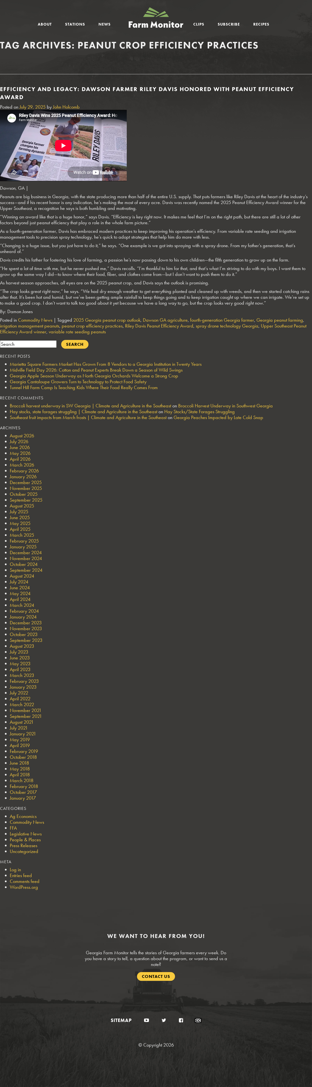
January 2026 (23, 476)
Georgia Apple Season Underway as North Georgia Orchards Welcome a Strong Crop (94, 376)
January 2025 (23, 547)
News (104, 24)
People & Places (25, 839)
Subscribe (229, 24)
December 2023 (26, 622)
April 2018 (20, 774)
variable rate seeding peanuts (77, 331)
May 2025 (20, 523)
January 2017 (23, 798)
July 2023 (19, 652)
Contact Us (156, 976)
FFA (13, 828)
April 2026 (20, 459)
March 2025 (22, 535)
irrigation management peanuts (29, 326)
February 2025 (24, 541)
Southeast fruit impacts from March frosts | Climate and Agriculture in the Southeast (88, 417)
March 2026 (22, 465)
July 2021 (19, 728)
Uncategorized (24, 851)
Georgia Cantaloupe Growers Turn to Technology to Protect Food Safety (78, 381)
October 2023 (24, 634)
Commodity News (35, 320)
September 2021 (26, 716)
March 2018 (21, 780)
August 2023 (22, 646)
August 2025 (22, 506)
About (45, 24)
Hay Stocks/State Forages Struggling (199, 411)
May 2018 (20, 769)
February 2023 (24, 681)
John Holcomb (66, 107)
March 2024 (22, 605)
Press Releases (23, 845)
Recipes (261, 24)
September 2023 (26, 640)
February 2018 (24, 786)
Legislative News (26, 834)
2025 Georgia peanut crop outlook (106, 320)
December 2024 (26, 552)
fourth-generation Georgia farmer (222, 320)
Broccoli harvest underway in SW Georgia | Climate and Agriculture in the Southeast (90, 406)
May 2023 (20, 663)
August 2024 (22, 576)
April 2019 (20, 745)
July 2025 (19, 511)
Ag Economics (23, 816)
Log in (15, 869)
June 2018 (19, 763)
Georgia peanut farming (279, 320)
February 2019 (24, 751)
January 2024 (23, 617)
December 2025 (26, 482)
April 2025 (20, 529)
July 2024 (19, 582)
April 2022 (20, 698)
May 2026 (20, 453)
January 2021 (23, 734)
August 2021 (22, 722)
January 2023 (23, 687)
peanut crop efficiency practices (92, 326)
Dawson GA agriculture (165, 320)
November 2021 (25, 710)
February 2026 (24, 471)
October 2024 (24, 564)
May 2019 (20, 739)
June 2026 (20, 447)
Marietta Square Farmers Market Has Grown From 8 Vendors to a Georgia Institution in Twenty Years (106, 364)
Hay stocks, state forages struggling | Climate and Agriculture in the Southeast (83, 411)
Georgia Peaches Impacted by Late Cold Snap (218, 417)
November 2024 (26, 558)
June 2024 (20, 587)
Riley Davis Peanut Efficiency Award (159, 326)
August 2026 (22, 435)
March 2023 (22, 675)
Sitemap (121, 1020)
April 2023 (20, 669)
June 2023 (20, 658)
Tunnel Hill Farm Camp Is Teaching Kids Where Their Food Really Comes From (84, 387)
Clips (198, 24)
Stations (75, 24)
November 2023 (26, 628)
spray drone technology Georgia (227, 326)
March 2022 (22, 704)
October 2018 (23, 757)
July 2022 (19, 693)
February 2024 (24, 611)
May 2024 (20, 593)
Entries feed (21, 875)
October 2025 (24, 494)
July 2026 (19, 441)
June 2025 (20, 517)
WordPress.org (24, 887)
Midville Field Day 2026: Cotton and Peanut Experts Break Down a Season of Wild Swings (96, 370)
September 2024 (26, 570)
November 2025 (26, 488)
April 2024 (20, 599)
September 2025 (26, 500)
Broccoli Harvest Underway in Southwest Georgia (225, 406)
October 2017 (23, 792)
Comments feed (24, 881)
